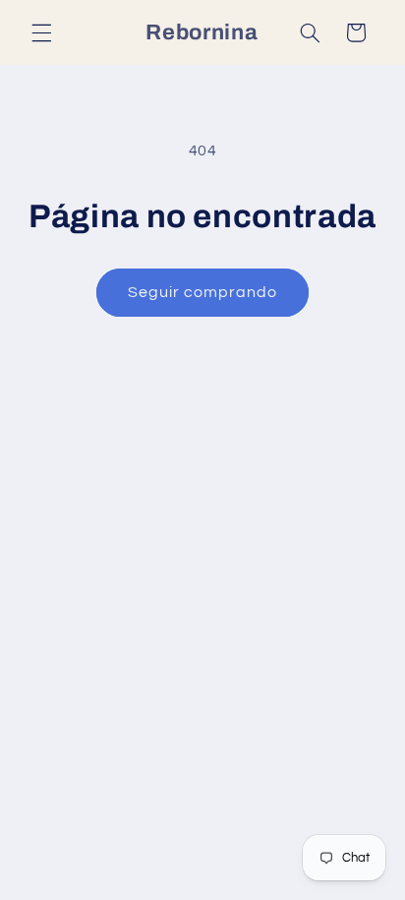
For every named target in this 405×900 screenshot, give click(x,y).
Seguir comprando (203, 292)
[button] (41, 32)
